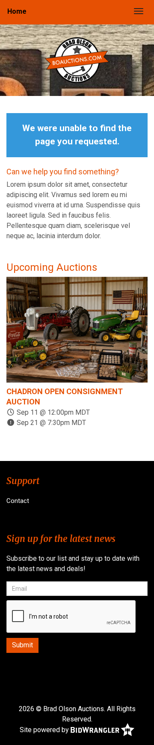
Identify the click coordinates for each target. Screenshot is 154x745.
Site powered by (45, 730)
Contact (17, 501)
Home (17, 11)
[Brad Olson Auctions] (77, 60)
